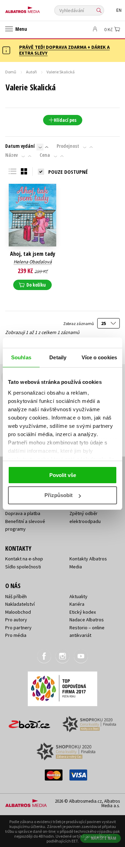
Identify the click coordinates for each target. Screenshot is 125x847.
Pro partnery (18, 627)
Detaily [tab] (57, 357)
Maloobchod (18, 612)
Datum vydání (20, 146)
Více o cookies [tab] (99, 357)
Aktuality (78, 596)
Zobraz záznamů (78, 323)
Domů (10, 71)
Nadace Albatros (86, 619)
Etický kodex (82, 612)
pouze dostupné (68, 171)
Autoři (31, 71)
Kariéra (76, 604)
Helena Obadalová (33, 262)
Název (11, 155)
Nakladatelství (20, 604)
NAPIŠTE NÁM (104, 838)
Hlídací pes (65, 120)
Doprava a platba (22, 513)
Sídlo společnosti (23, 567)
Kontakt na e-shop (24, 559)
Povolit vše (62, 475)
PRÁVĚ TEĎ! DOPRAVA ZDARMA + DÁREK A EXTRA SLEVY (64, 50)
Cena (45, 155)
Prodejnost (68, 146)
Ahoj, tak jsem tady (32, 254)
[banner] (36, 8)
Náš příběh (16, 596)
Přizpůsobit (58, 495)
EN (119, 10)
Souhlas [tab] (21, 357)
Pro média (15, 635)
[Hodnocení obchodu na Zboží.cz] (29, 721)
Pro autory (16, 619)
